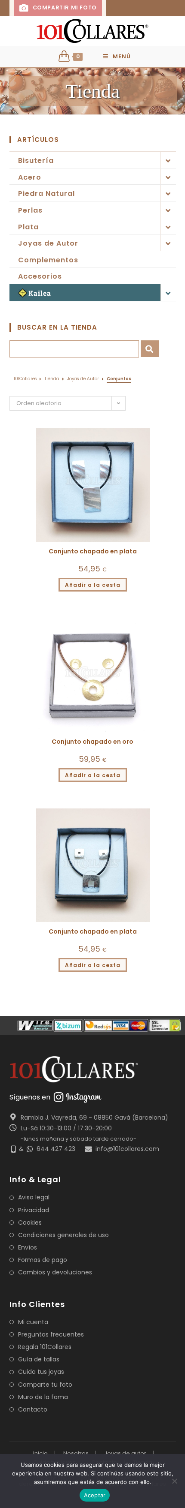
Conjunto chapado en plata (93, 551)
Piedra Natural (46, 193)
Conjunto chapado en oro (92, 741)
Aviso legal (33, 1197)
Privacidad (33, 1210)
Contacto (32, 1409)
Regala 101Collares (44, 1347)
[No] (174, 1481)
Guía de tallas (38, 1359)
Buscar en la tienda (57, 327)
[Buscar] (149, 348)
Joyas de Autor (48, 243)
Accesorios (40, 276)
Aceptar (95, 1495)
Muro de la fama (43, 1397)
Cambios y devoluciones (55, 1272)
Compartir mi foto (63, 7)
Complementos (48, 260)
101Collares (25, 378)
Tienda (51, 378)
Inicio (40, 1453)
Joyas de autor (125, 1453)
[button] (163, 429)
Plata (28, 227)
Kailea (39, 292)
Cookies (30, 1222)
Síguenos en (29, 1097)
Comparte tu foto (45, 1384)
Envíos (27, 1247)
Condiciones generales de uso (63, 1235)
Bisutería (36, 160)
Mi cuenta (33, 1322)
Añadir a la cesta (92, 585)
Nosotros (76, 1453)
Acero (29, 177)
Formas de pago (42, 1260)
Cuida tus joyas (41, 1371)
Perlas (30, 210)
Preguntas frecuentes (51, 1334)
